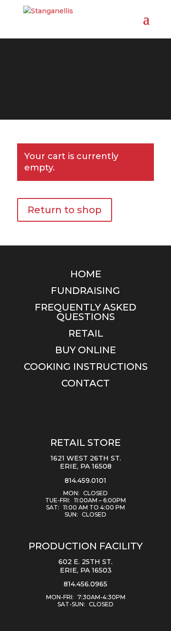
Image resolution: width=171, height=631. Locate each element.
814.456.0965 (85, 584)
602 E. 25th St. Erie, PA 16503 (85, 565)
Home (85, 274)
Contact (85, 383)
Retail (85, 333)
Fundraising (85, 290)
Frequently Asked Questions (85, 311)
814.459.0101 (85, 480)
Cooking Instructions (86, 366)
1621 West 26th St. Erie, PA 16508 (85, 462)
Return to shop (65, 210)
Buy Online (85, 350)
